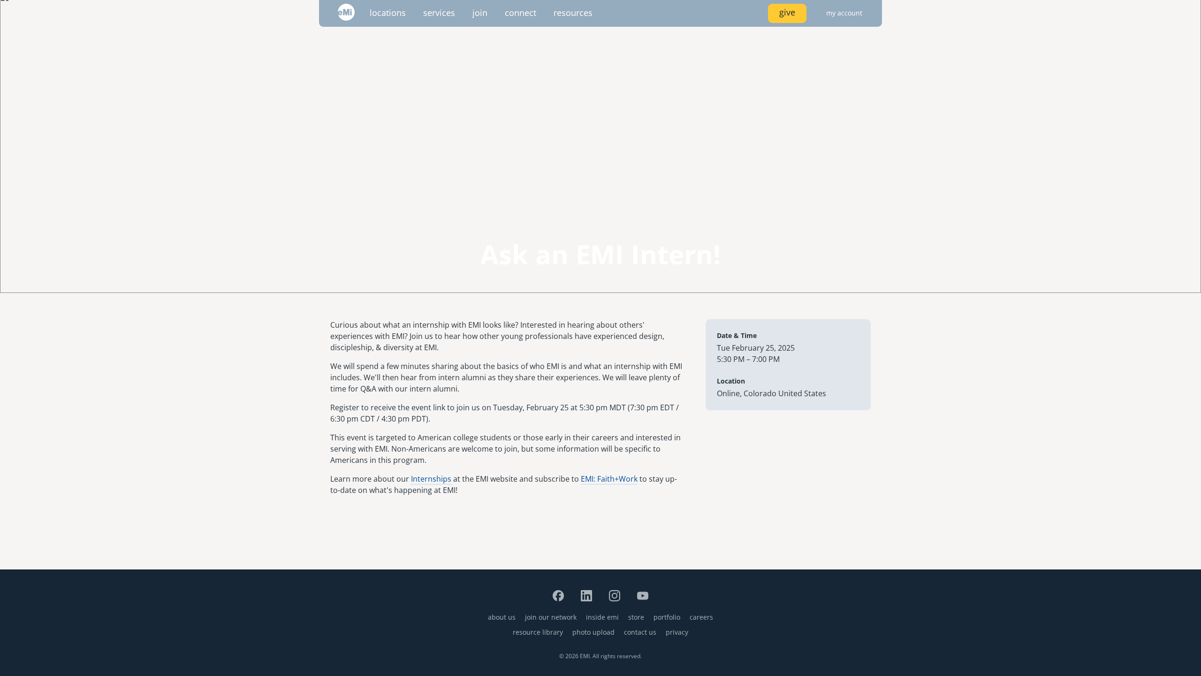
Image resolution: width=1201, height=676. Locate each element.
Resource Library (538, 632)
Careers (701, 617)
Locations (388, 12)
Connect (520, 12)
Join (479, 12)
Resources (573, 12)
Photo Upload (593, 632)
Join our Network (551, 617)
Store (636, 617)
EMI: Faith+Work (609, 479)
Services (439, 12)
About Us (502, 617)
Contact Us (640, 632)
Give (787, 12)
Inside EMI (602, 617)
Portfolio (667, 617)
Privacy (677, 632)
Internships (431, 479)
